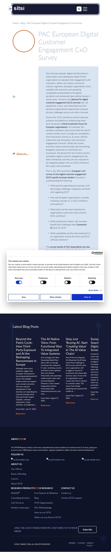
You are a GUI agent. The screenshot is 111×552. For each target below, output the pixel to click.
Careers (14, 478)
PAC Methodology (43, 507)
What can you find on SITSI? (47, 517)
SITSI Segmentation (43, 502)
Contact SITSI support (71, 497)
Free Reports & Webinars (46, 492)
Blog (23, 23)
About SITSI (16, 483)
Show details (93, 290)
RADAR (15, 492)
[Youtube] (91, 459)
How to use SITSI (42, 512)
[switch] (43, 282)
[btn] (12, 325)
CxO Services (17, 502)
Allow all (87, 297)
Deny (24, 297)
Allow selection (55, 297)
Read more (20, 413)
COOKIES (81, 543)
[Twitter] (20, 459)
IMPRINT (72, 543)
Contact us (66, 492)
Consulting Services (20, 497)
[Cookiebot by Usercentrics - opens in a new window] (93, 253)
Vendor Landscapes (20, 507)
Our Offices (16, 468)
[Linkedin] (55, 459)
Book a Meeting (18, 473)
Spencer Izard (23, 59)
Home (16, 23)
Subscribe (87, 529)
